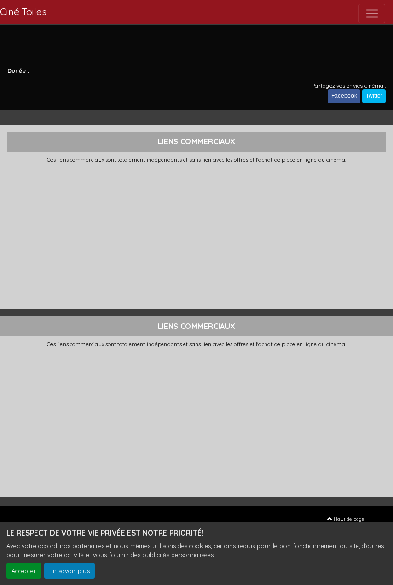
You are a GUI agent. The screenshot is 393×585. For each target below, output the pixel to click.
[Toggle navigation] (371, 13)
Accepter (24, 570)
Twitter (374, 96)
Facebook (344, 96)
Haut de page (348, 519)
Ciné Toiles (23, 12)
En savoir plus (69, 570)
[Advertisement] (196, 235)
